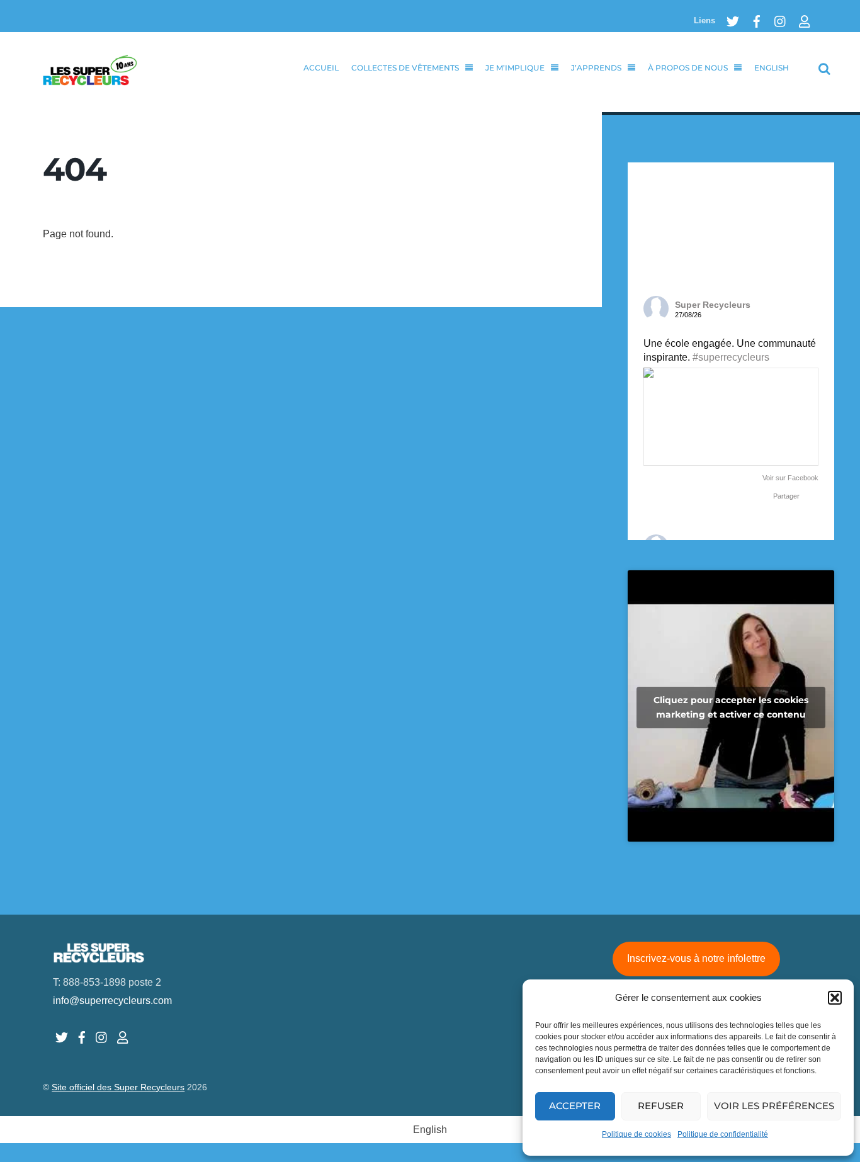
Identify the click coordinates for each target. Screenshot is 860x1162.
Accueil (321, 67)
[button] (835, 997)
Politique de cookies (636, 1134)
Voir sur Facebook (790, 478)
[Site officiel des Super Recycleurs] (90, 78)
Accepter (575, 1106)
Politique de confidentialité (722, 1134)
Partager (786, 496)
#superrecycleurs (731, 357)
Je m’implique (515, 67)
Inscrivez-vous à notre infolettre (696, 958)
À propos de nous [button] (688, 67)
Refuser (661, 1106)
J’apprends (596, 67)
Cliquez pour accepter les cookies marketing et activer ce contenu (730, 707)
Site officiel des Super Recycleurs (118, 1087)
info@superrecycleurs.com (112, 1000)
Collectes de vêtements (405, 67)
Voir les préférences (774, 1106)
